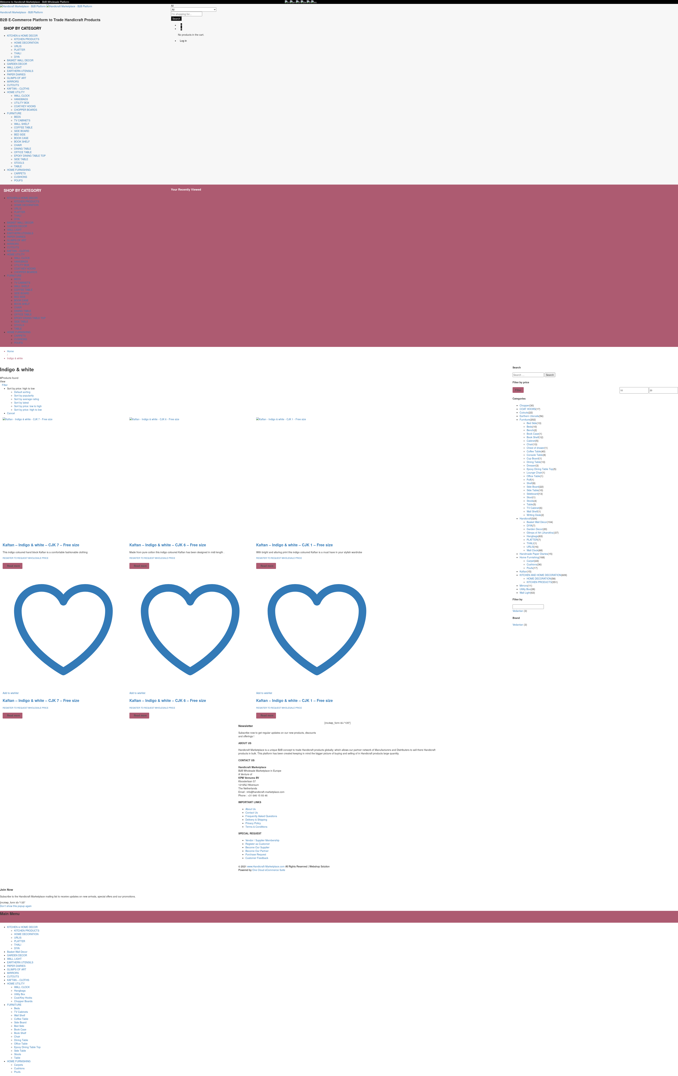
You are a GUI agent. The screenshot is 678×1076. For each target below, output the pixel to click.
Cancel (11, 413)
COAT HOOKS (528, 409)
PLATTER (19, 49)
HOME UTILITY (16, 983)
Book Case (21, 138)
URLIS (17, 46)
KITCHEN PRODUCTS (26, 39)
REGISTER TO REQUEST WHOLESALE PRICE (26, 557)
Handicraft (525, 518)
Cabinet (531, 440)
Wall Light (525, 592)
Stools (19, 162)
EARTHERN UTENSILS (20, 71)
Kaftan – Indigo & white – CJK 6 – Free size (167, 544)
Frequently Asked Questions (261, 816)
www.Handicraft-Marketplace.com (266, 866)
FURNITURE (14, 1004)
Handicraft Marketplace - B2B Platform (21, 12)
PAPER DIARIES (16, 74)
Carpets (20, 173)
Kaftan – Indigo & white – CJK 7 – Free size (41, 544)
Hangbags (21, 99)
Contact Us (251, 812)
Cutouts (524, 412)
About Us (250, 809)
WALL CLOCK (22, 95)
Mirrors (524, 585)
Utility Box (21, 102)
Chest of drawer (536, 448)
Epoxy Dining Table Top (30, 155)
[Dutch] (287, 2)
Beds (17, 117)
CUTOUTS (13, 85)
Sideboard (532, 493)
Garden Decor (535, 529)
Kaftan (523, 571)
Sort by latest (21, 402)
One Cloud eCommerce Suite (268, 870)
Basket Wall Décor (537, 522)
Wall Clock (532, 550)
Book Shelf (22, 141)
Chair (18, 145)
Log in (183, 40)
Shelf (529, 483)
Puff (529, 479)
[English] (293, 2)
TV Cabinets (22, 120)
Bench (530, 430)
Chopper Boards (25, 109)
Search (176, 18)
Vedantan (518, 611)
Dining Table (22, 148)
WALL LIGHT (14, 67)
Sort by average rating (26, 399)
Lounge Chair (534, 472)
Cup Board (533, 458)
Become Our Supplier (257, 847)
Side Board (21, 131)
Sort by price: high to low (28, 409)
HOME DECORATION (26, 42)
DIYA (17, 56)
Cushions (20, 177)
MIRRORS (13, 81)
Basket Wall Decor (20, 60)
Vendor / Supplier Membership (262, 840)
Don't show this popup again (16, 906)
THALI (17, 53)
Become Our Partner (257, 851)
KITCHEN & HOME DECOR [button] (22, 35)
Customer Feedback (256, 858)
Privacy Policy (253, 823)
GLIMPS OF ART (16, 78)
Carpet (530, 561)
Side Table (21, 159)
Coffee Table (23, 127)
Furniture (525, 419)
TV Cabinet (533, 508)
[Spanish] (314, 2)
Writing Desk (534, 515)
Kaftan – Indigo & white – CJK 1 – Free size (294, 544)
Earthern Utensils (529, 416)
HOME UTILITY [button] (16, 92)
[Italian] (309, 2)
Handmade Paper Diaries (534, 553)
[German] (304, 2)
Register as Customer (257, 844)
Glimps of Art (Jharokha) (540, 532)
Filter (518, 390)
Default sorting (22, 392)
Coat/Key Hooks (25, 106)
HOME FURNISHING (19, 1061)
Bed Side (19, 134)
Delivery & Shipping (256, 819)
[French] (298, 2)
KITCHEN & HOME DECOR (22, 927)
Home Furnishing (529, 557)
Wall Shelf (21, 124)
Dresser (531, 465)
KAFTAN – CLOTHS (18, 88)
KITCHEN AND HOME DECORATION (540, 575)
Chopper (524, 405)
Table (18, 166)
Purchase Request (255, 854)
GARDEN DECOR (17, 64)
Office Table (23, 152)
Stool (529, 497)
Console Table (535, 455)
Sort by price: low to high (28, 406)
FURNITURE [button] (14, 113)
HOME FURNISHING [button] (19, 170)
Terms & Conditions (256, 826)
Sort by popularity (24, 395)
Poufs (18, 180)
